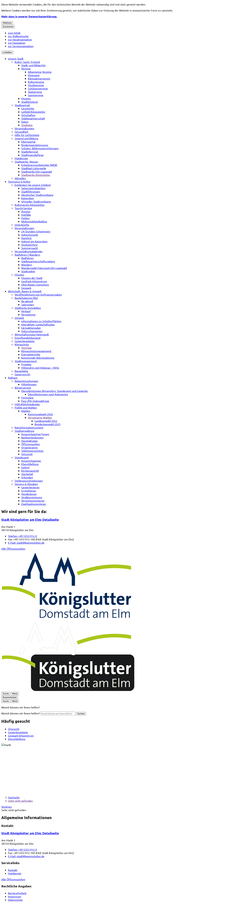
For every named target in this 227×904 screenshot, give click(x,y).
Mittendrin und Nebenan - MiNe (40, 367)
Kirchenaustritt (30, 470)
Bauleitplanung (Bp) (26, 297)
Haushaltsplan (29, 440)
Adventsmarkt (29, 234)
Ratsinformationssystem (29, 427)
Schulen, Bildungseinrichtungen (39, 148)
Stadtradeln (28, 271)
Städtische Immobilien (28, 307)
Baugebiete (21, 371)
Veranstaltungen (24, 128)
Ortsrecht (27, 454)
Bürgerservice (23, 387)
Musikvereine (36, 85)
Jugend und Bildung (26, 138)
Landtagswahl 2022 (46, 420)
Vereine (26, 68)
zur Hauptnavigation (20, 39)
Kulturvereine (36, 81)
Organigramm (29, 447)
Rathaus (12, 377)
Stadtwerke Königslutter (35, 174)
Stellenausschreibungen (29, 480)
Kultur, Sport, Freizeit (27, 61)
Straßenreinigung (31, 497)
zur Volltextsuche (18, 36)
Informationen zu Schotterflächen (41, 321)
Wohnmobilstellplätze (34, 221)
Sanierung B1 (22, 374)
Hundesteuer (29, 494)
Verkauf (26, 311)
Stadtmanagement (26, 361)
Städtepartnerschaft (33, 118)
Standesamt (22, 457)
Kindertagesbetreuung (34, 145)
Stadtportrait (22, 105)
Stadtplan (27, 125)
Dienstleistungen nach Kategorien (48, 394)
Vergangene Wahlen (40, 417)
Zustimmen (8, 26)
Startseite (14, 797)
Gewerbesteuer (30, 487)
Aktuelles (20, 178)
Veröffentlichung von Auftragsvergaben (38, 294)
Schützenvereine (38, 88)
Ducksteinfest (29, 244)
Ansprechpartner (31, 460)
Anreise (25, 211)
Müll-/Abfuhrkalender (27, 404)
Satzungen (27, 304)
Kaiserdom (27, 198)
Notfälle (26, 214)
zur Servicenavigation (20, 46)
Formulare (27, 397)
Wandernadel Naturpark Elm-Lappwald (44, 268)
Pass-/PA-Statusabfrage (35, 400)
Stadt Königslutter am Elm (30, 519)
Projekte (26, 364)
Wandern (26, 264)
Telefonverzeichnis (32, 450)
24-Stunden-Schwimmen (35, 231)
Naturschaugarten (32, 331)
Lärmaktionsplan (31, 327)
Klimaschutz (22, 344)
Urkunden (27, 477)
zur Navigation (16, 42)
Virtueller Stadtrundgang (36, 201)
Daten (24, 121)
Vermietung (28, 314)
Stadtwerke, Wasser (26, 161)
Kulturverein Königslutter (30, 204)
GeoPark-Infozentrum (34, 281)
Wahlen (25, 410)
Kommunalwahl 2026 (40, 414)
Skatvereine (35, 91)
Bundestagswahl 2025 (47, 424)
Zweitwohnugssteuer (33, 504)
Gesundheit (21, 131)
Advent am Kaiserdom (34, 241)
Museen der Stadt (31, 278)
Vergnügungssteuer (33, 500)
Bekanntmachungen (26, 381)
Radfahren (27, 258)
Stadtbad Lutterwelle (33, 168)
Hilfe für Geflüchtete (27, 135)
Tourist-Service (23, 208)
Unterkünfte (22, 224)
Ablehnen (7, 23)
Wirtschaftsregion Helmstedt (32, 334)
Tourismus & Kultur (19, 181)
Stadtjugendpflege (32, 155)
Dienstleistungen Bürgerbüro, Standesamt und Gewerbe (54, 391)
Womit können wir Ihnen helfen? (20, 713)
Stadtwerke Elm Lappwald (36, 171)
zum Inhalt (14, 32)
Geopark (26, 287)
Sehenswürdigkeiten (33, 188)
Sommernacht (29, 248)
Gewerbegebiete (25, 341)
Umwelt (19, 317)
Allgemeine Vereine (40, 71)
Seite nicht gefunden (20, 800)
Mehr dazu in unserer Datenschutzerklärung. (29, 16)
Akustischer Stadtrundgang (37, 194)
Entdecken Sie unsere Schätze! (33, 184)
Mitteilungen (29, 384)
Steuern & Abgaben (26, 484)
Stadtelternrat (29, 151)
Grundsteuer (28, 490)
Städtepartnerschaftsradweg (38, 261)
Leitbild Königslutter (33, 111)
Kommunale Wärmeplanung (37, 357)
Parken (25, 218)
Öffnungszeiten (30, 444)
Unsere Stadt (15, 58)
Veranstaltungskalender (29, 251)
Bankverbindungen (32, 437)
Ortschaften (28, 115)
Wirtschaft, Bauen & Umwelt (25, 291)
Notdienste (21, 158)
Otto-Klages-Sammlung (35, 284)
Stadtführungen (30, 191)
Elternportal (28, 141)
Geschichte (27, 108)
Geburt (25, 467)
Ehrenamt (34, 75)
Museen (26, 98)
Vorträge (26, 347)
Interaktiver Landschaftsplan (38, 324)
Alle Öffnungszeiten (13, 548)
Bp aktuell (27, 301)
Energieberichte (30, 354)
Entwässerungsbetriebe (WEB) (39, 165)
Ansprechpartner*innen (35, 434)
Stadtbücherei (29, 101)
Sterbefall (27, 474)
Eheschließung (30, 464)
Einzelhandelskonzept (28, 337)
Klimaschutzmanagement (36, 351)
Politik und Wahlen (26, 407)
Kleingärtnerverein (39, 78)
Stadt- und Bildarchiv (33, 65)
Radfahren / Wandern (27, 254)
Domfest (26, 238)
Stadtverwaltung (24, 430)
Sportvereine (35, 95)
